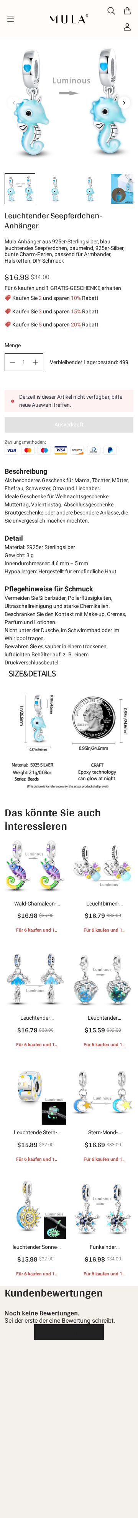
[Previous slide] (14, 103)
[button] (20, 188)
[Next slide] (124, 103)
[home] (68, 18)
